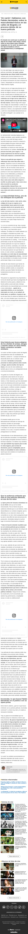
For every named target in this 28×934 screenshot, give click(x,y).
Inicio (2, 13)
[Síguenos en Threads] (24, 907)
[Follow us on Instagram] (16, 907)
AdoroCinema (4, 917)
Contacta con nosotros (20, 921)
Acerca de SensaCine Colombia (8, 921)
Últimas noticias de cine (14, 856)
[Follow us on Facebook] (8, 907)
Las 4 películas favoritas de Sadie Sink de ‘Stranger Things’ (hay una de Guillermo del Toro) (21, 881)
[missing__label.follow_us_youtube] (4, 907)
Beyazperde (21, 915)
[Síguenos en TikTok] (20, 907)
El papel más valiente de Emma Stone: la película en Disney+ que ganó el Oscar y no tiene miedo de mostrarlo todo (21, 831)
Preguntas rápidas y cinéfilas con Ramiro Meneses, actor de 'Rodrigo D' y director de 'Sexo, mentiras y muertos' (13, 783)
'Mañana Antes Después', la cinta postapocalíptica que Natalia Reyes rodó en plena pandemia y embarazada (13, 788)
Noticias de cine (17, 13)
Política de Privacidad (15, 923)
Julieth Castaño (9, 766)
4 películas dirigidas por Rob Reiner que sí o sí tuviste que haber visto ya (20, 872)
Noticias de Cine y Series (8, 13)
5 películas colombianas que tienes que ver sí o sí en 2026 (20, 847)
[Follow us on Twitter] (12, 907)
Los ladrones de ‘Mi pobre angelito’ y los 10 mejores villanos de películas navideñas (21, 889)
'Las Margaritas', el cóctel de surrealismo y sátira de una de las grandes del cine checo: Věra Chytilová (14, 792)
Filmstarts (11, 915)
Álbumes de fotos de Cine (14, 897)
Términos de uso (6, 923)
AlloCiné (3, 915)
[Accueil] (14, 2)
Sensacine (13, 917)
